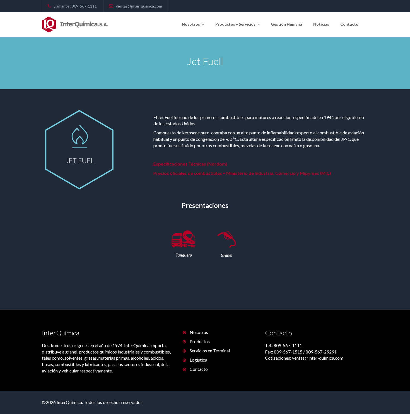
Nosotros (191, 24)
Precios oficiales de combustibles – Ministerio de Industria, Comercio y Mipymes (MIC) (242, 173)
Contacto (349, 24)
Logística (198, 359)
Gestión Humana (286, 24)
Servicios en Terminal (210, 350)
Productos (200, 341)
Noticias (321, 24)
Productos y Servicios (235, 24)
